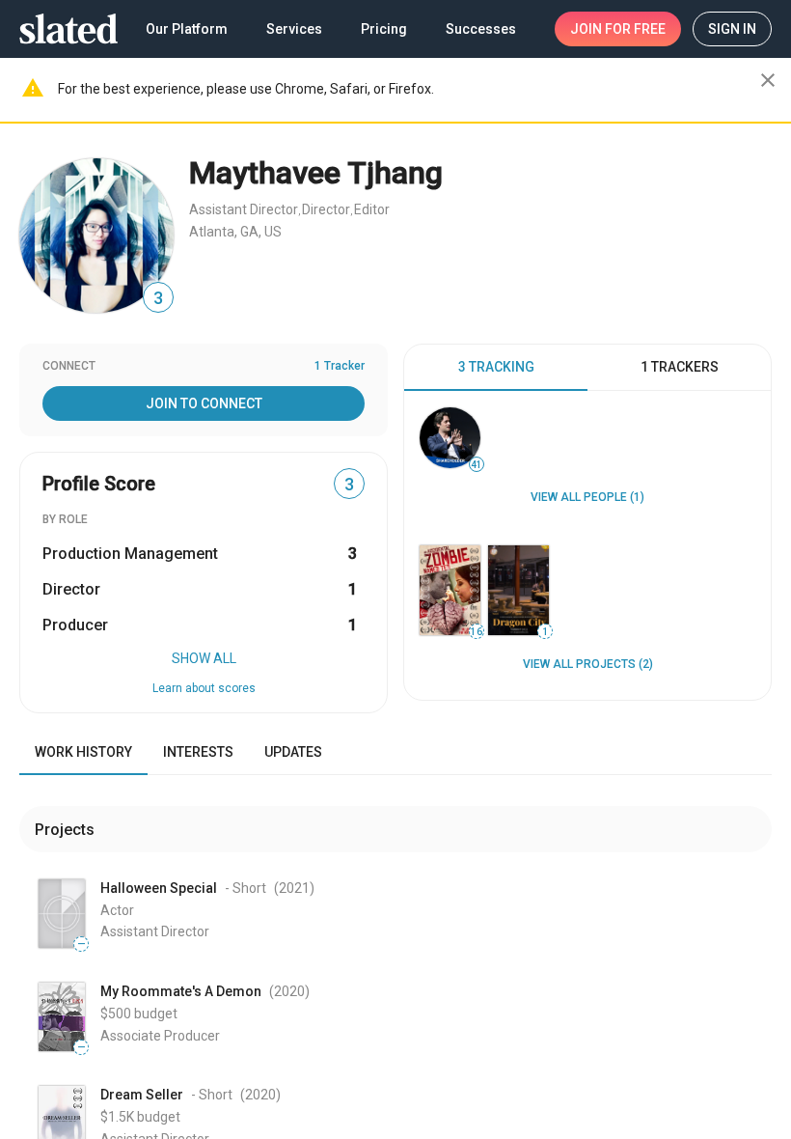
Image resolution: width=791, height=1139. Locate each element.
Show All (204, 658)
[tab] (495, 368)
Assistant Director (243, 209)
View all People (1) (587, 497)
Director (326, 209)
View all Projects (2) (588, 664)
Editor (372, 209)
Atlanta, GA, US (235, 231)
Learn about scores (204, 688)
